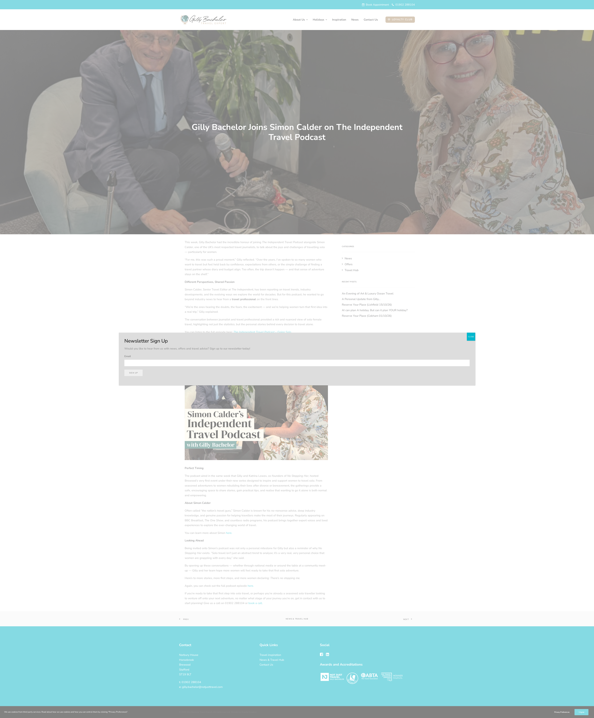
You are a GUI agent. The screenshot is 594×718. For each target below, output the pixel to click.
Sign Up (133, 373)
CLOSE (471, 336)
